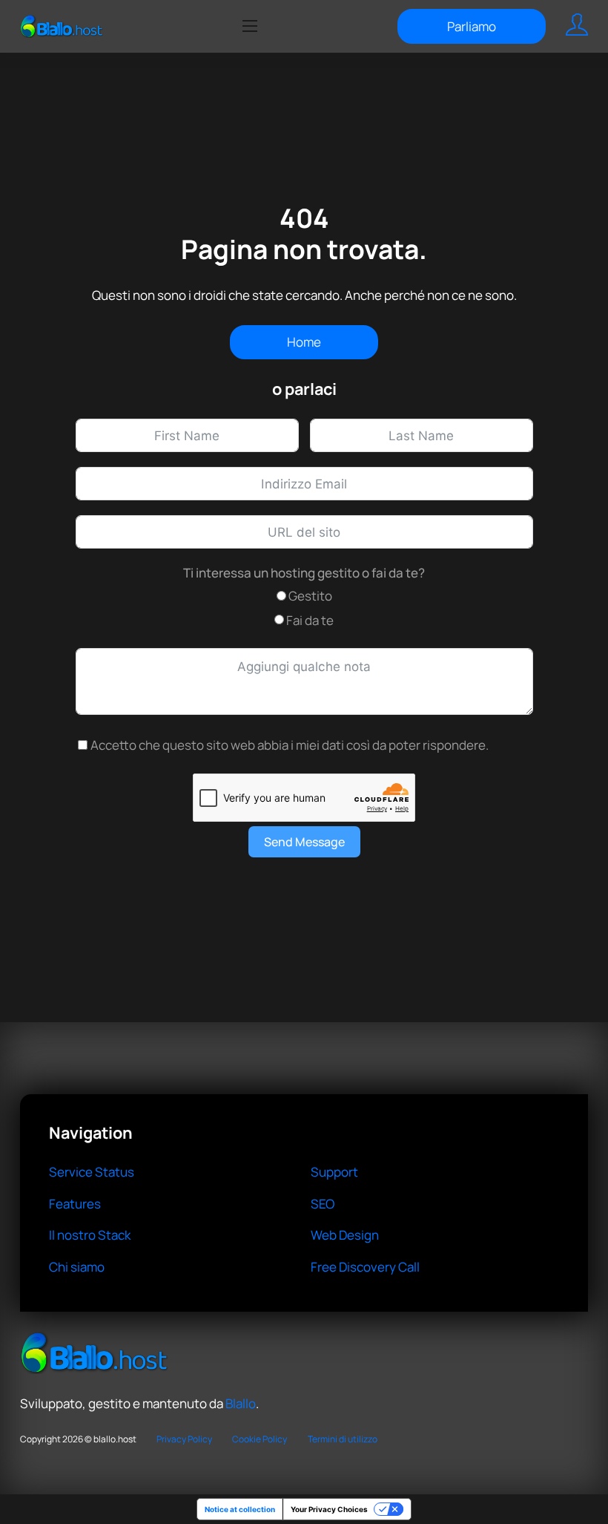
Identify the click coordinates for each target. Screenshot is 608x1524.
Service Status (91, 1171)
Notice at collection (240, 1509)
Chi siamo (77, 1266)
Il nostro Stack (89, 1234)
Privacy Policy (184, 1439)
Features (75, 1203)
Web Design (345, 1234)
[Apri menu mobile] (249, 26)
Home (304, 341)
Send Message (304, 842)
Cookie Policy (259, 1439)
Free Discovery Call (365, 1266)
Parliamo (471, 26)
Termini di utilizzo (342, 1439)
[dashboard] (577, 26)
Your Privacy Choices (329, 1509)
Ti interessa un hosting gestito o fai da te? (304, 572)
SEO (322, 1203)
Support (334, 1171)
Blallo (240, 1403)
